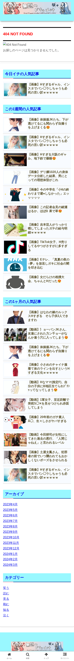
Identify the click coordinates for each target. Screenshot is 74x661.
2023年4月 (10, 504)
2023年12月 (11, 548)
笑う (6, 587)
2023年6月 (10, 515)
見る (6, 598)
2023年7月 (10, 521)
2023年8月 (10, 526)
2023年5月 (10, 509)
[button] (66, 442)
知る (6, 609)
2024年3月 (10, 564)
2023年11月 (11, 542)
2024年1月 (10, 554)
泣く (6, 615)
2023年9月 (10, 531)
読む (6, 593)
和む (6, 604)
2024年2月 (10, 559)
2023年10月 (11, 537)
